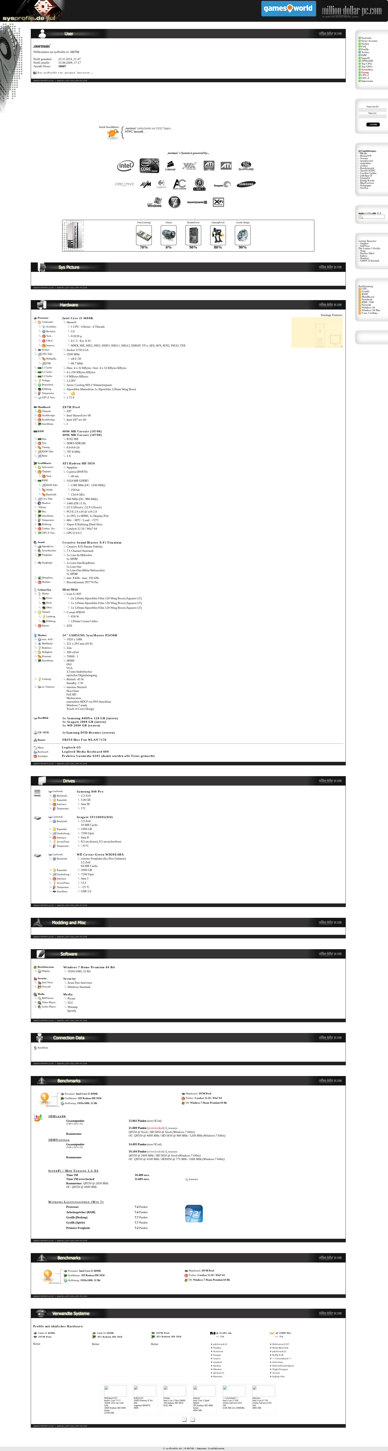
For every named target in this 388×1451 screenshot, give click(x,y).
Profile (365, 49)
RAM (365, 294)
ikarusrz (218, 1351)
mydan (217, 1365)
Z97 (69, 411)
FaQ (363, 46)
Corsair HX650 (76, 612)
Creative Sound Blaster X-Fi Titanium (91, 542)
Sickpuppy (365, 185)
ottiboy (364, 166)
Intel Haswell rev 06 (79, 415)
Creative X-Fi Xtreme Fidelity (85, 546)
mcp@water (366, 161)
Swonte (364, 158)
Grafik (365, 291)
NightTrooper (280, 1369)
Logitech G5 (71, 747)
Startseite (366, 38)
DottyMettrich (280, 1348)
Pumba (217, 1348)
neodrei (217, 1362)
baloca (363, 256)
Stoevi (216, 1358)
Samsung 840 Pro (90, 791)
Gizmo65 (365, 178)
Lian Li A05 (74, 594)
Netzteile (366, 305)
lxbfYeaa (365, 246)
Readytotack (367, 168)
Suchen (365, 44)
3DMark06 (367, 61)
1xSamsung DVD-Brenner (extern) (88, 732)
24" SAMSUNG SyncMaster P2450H (89, 635)
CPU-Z (365, 75)
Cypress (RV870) (77, 471)
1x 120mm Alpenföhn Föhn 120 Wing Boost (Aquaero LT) (106, 602)
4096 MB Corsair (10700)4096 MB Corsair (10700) (82, 433)
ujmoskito (365, 163)
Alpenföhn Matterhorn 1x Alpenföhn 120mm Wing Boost (101, 389)
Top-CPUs (366, 64)
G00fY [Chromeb (369, 261)
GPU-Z (365, 78)
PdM (363, 55)
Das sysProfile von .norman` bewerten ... (65, 72)
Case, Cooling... (370, 313)
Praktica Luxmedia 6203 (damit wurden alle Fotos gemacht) (108, 756)
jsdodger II (366, 175)
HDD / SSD (368, 302)
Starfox (364, 188)
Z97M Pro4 (71, 407)
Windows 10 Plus (371, 310)
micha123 (218, 1373)
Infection (277, 1362)
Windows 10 (368, 307)
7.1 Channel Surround (80, 550)
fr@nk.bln (278, 1376)
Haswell (71, 322)
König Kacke (367, 180)
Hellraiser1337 (280, 1344)
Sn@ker (364, 243)
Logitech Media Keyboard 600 (85, 751)
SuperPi (365, 58)
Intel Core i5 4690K (77, 318)
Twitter (365, 52)
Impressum (367, 81)
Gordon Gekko (368, 173)
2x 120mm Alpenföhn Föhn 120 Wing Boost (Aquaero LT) (106, 598)
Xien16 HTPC (367, 170)
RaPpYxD (278, 1355)
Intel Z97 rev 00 (76, 419)
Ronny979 (365, 156)
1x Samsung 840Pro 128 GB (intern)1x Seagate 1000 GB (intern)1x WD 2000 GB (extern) (90, 722)
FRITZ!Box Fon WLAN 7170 (84, 739)
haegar (217, 1355)
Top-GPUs (367, 66)
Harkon (364, 258)
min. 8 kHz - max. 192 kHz (83, 578)
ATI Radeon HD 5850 (78, 463)
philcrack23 (220, 1344)
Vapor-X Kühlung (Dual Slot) (84, 524)
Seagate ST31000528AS (95, 817)
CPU (364, 289)
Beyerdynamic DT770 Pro (82, 582)
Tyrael (276, 1373)
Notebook (367, 299)
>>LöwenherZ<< (282, 1358)
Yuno (363, 251)
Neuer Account (369, 41)
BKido (363, 153)
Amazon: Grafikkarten (211, 1448)
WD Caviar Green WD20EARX (100, 854)
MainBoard (368, 297)
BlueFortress (367, 183)
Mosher (217, 1369)
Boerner (218, 1376)
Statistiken (367, 69)
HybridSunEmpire (283, 1365)
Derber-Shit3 (367, 253)
